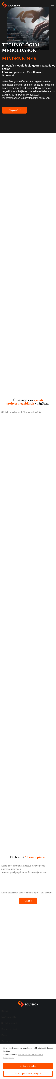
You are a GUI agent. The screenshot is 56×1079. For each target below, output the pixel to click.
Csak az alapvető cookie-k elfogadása (28, 1074)
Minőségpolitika (8, 1017)
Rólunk (4, 1011)
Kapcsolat (6, 1041)
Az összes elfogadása (28, 1066)
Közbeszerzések (9, 1029)
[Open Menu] (52, 5)
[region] (28, 1061)
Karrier (4, 1035)
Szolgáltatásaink (9, 1023)
